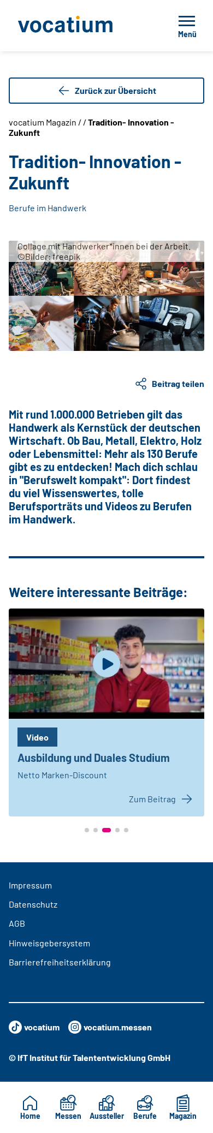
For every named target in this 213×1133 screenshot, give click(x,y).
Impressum (30, 885)
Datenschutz (33, 904)
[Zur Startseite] (81, 26)
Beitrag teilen (178, 383)
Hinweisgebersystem (49, 943)
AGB (17, 923)
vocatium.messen (118, 1027)
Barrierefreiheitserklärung (60, 962)
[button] (86, 830)
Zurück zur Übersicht (115, 90)
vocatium (42, 1027)
